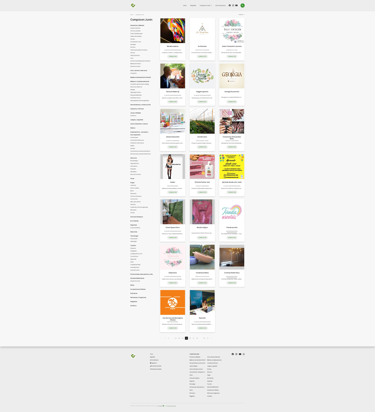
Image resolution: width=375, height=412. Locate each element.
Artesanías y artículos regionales (139, 207)
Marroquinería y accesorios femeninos (140, 154)
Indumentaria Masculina (137, 140)
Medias (132, 145)
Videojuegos (133, 241)
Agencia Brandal (171, 406)
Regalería (133, 301)
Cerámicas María (202, 273)
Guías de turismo (134, 270)
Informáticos (133, 166)
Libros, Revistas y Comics (139, 124)
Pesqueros (133, 248)
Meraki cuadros (172, 46)
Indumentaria (134, 137)
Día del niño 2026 (135, 281)
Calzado (132, 148)
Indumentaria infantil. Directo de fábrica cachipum (207, 233)
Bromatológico (134, 161)
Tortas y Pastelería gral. (136, 33)
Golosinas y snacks (135, 66)
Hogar (132, 182)
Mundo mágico (202, 227)
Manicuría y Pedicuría (136, 87)
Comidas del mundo (135, 42)
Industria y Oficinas (137, 109)
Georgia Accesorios (232, 92)
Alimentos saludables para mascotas (140, 61)
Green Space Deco (173, 227)
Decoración (133, 193)
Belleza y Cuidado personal (139, 81)
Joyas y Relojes (135, 113)
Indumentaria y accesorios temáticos (140, 151)
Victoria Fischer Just (202, 182)
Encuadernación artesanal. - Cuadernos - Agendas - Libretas (239, 234)
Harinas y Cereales (135, 31)
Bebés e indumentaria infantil (140, 77)
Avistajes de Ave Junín (136, 253)
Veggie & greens (202, 92)
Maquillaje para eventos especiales (139, 100)
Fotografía (133, 169)
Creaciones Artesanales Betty (232, 138)
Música (132, 128)
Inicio (185, 5)
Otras (132, 178)
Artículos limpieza (136, 217)
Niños (132, 285)
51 (207, 338)
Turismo (133, 245)
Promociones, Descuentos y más (141, 274)
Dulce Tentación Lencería (232, 46)
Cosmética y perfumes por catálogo (139, 84)
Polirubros (133, 293)
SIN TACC (132, 47)
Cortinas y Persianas (135, 196)
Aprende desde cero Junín (232, 182)
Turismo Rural (134, 256)
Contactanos (221, 5)
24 (183, 338)
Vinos (131, 58)
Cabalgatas (133, 251)
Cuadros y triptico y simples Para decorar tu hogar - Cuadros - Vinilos (183, 52)
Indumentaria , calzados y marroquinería (139, 133)
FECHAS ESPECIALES (137, 278)
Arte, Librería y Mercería (138, 70)
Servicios (133, 158)
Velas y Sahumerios (135, 202)
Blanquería (133, 210)
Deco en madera (134, 188)
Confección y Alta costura (137, 143)
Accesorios (133, 115)
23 (179, 338)
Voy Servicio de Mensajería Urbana (173, 319)
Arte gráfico (133, 73)
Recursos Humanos (135, 174)
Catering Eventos (135, 55)
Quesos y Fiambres (135, 28)
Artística (133, 306)
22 (176, 338)
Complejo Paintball (135, 264)
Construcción (134, 199)
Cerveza (132, 53)
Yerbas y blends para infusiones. (138, 50)
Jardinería (133, 185)
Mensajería (133, 171)
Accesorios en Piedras (138, 289)
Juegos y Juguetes (136, 120)
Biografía (193, 5)
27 (193, 338)
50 (204, 338)
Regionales (133, 259)
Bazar (132, 191)
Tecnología (134, 236)
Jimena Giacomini (172, 137)
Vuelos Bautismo (134, 267)
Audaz (172, 182)
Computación (134, 238)
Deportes (133, 225)
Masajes (132, 89)
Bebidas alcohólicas (135, 63)
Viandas (132, 39)
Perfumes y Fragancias (138, 297)
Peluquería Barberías (136, 95)
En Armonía (202, 46)
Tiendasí (160, 406)
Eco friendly (134, 221)
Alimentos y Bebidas (137, 25)
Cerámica (133, 204)
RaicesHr (202, 318)
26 (190, 338)
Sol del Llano (202, 137)
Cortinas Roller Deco (232, 273)
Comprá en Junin (205, 5)
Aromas (132, 212)
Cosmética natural (135, 98)
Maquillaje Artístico (135, 92)
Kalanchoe (173, 273)
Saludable (133, 44)
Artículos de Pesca (135, 228)
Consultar (173, 56)
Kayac (132, 262)
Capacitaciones (134, 163)
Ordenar (241, 14)
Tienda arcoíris (232, 227)
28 (197, 338)
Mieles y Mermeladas (136, 36)
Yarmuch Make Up (172, 92)
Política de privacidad (155, 369)
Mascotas (133, 232)
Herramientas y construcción (140, 105)
